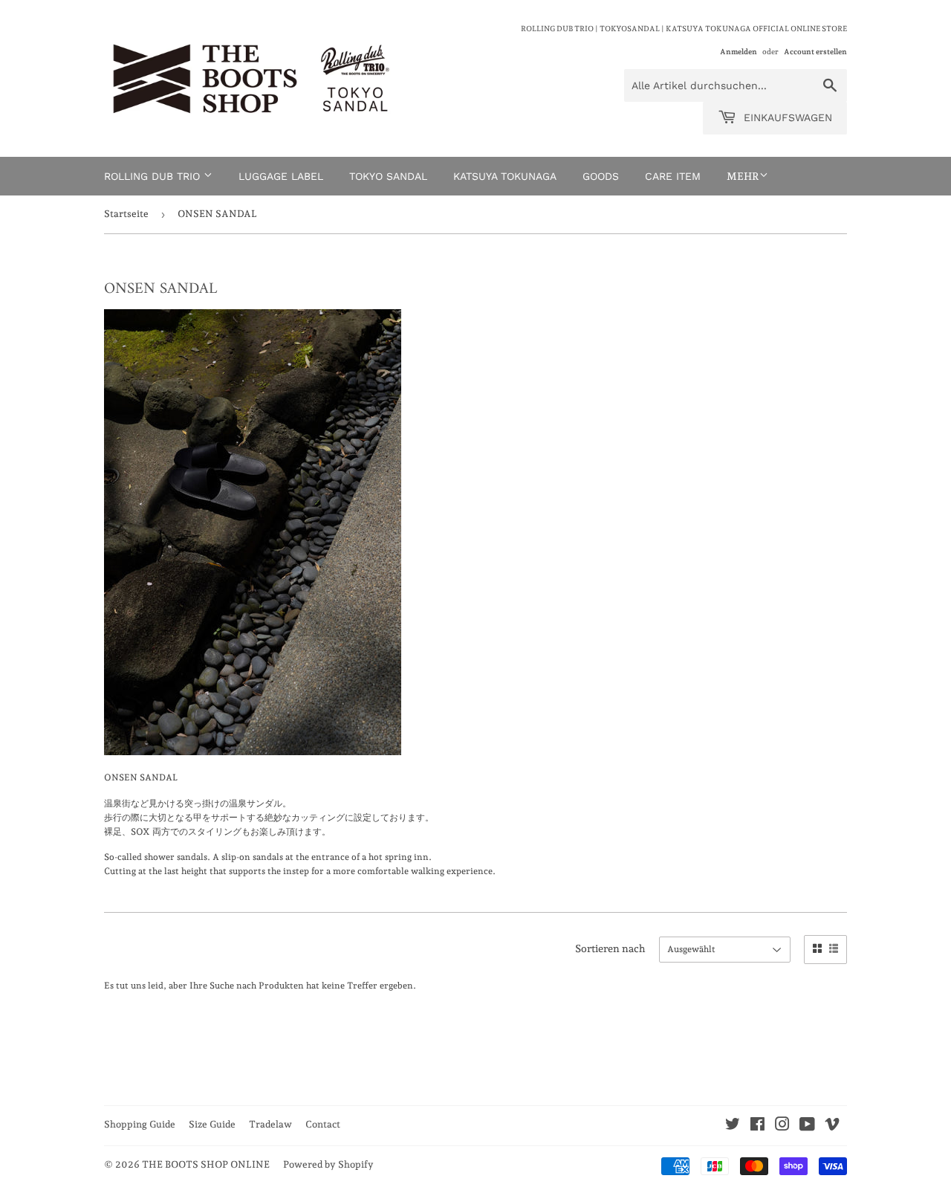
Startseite (126, 213)
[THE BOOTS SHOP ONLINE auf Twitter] (732, 1127)
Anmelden (738, 51)
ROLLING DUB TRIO (154, 176)
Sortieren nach (610, 948)
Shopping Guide (139, 1124)
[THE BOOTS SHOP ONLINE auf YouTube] (807, 1127)
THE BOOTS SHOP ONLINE (206, 1164)
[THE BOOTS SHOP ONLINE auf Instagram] (782, 1127)
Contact (322, 1124)
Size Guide (212, 1124)
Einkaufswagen (786, 117)
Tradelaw (270, 1124)
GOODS (600, 176)
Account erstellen (815, 51)
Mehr (743, 176)
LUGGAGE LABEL (280, 176)
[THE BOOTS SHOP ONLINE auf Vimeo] (832, 1127)
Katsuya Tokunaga (504, 176)
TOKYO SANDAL (388, 176)
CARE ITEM (673, 176)
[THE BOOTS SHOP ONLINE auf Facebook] (757, 1127)
